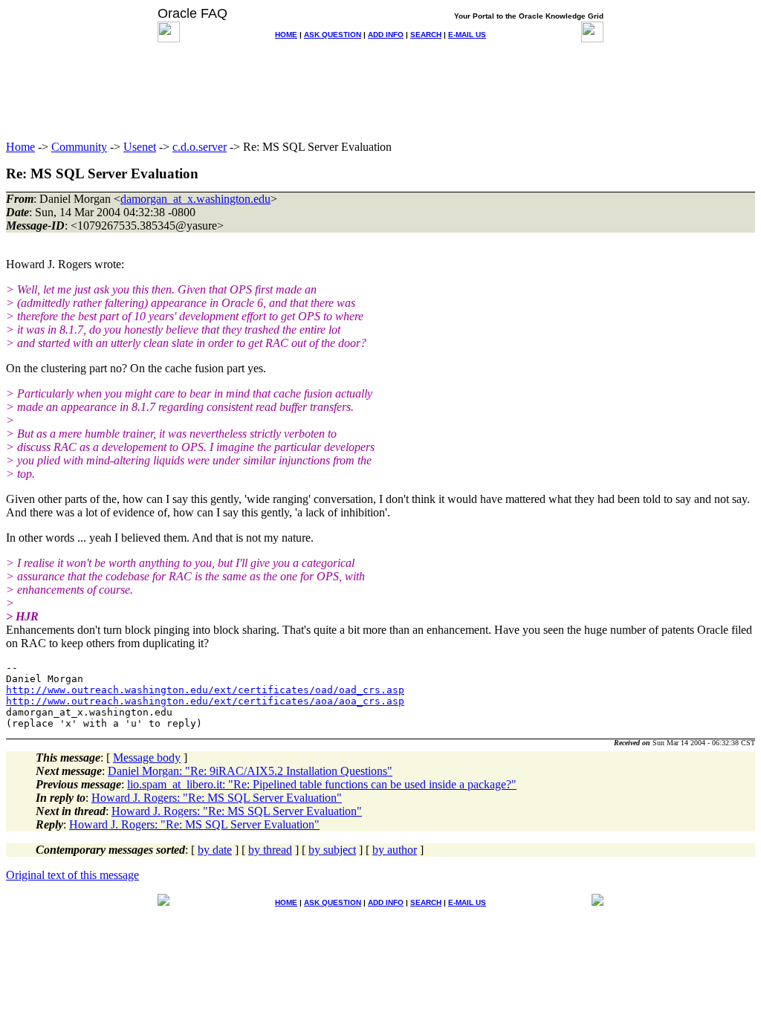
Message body (147, 757)
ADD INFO (386, 34)
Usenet (139, 146)
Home (20, 146)
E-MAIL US (467, 34)
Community (79, 146)
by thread (270, 849)
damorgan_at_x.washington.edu (195, 198)
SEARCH (425, 34)
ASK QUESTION (332, 34)
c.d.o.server (199, 146)
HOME (286, 34)
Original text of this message (72, 875)
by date (215, 849)
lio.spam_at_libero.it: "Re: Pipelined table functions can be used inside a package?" (321, 784)
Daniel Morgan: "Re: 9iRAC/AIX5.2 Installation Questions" (250, 771)
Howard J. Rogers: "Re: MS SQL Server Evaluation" (216, 797)
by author (394, 849)
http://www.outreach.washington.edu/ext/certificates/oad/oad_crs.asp (205, 689)
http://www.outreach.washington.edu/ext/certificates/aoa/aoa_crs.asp (205, 701)
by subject (332, 849)
